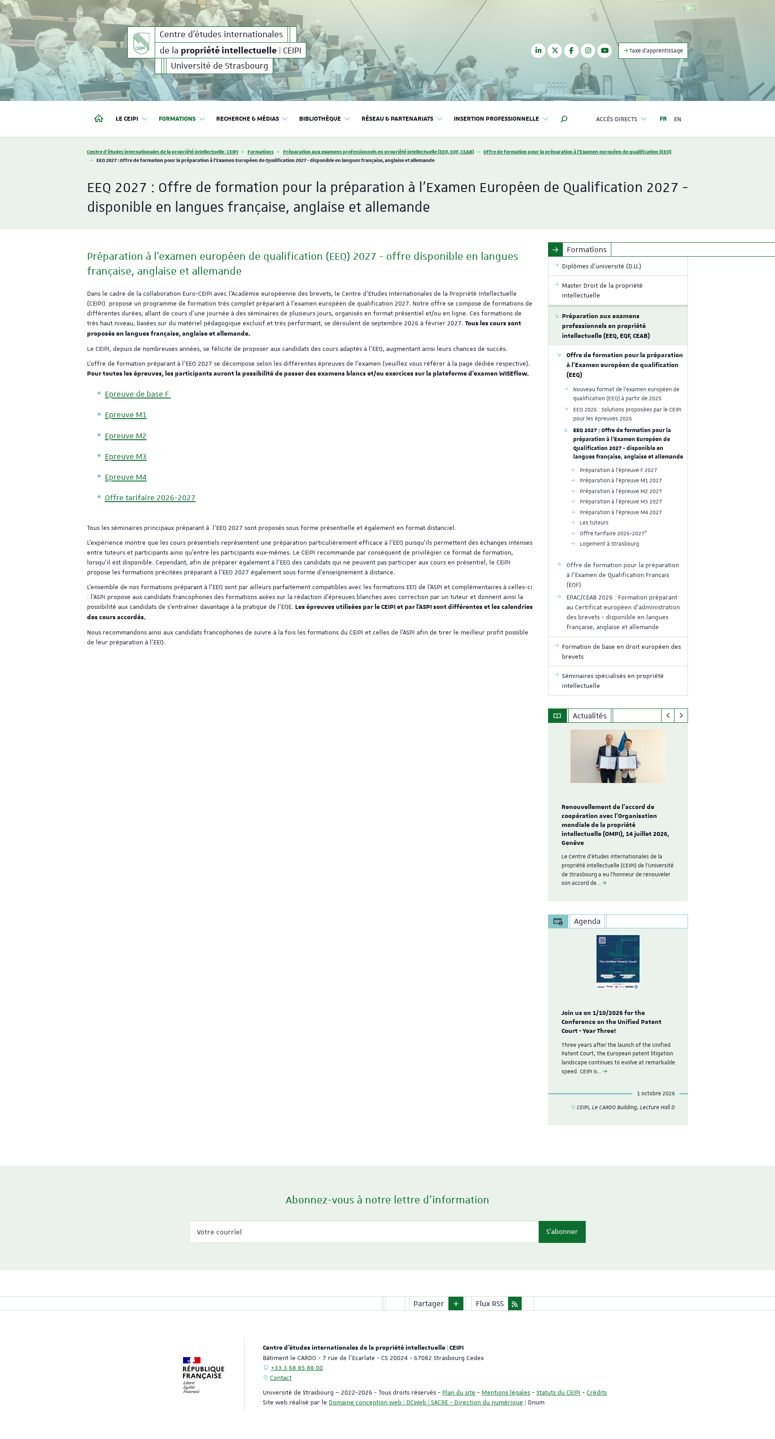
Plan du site (458, 1392)
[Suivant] (681, 716)
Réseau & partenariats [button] (397, 119)
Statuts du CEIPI (558, 1392)
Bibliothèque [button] (320, 119)
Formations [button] (177, 119)
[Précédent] (668, 716)
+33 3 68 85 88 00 (297, 1368)
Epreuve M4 (126, 477)
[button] (564, 119)
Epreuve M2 (126, 436)
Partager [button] (429, 1303)
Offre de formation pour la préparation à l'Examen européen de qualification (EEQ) (577, 151)
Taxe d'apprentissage (655, 50)
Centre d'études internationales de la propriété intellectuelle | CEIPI (162, 151)
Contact (281, 1377)
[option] (618, 812)
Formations (261, 151)
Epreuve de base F (137, 394)
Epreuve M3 (126, 456)
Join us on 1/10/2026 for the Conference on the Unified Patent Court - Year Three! (612, 1022)
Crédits (597, 1392)
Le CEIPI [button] (127, 119)
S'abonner (562, 1231)
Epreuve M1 (126, 415)
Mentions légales (506, 1392)
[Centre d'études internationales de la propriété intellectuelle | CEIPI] (141, 42)
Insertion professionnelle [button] (496, 119)
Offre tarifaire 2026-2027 (150, 498)
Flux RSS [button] (490, 1303)
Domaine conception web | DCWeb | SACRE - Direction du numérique (426, 1402)
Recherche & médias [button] (247, 119)
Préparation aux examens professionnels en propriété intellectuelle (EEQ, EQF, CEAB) (378, 151)
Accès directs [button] (616, 119)
